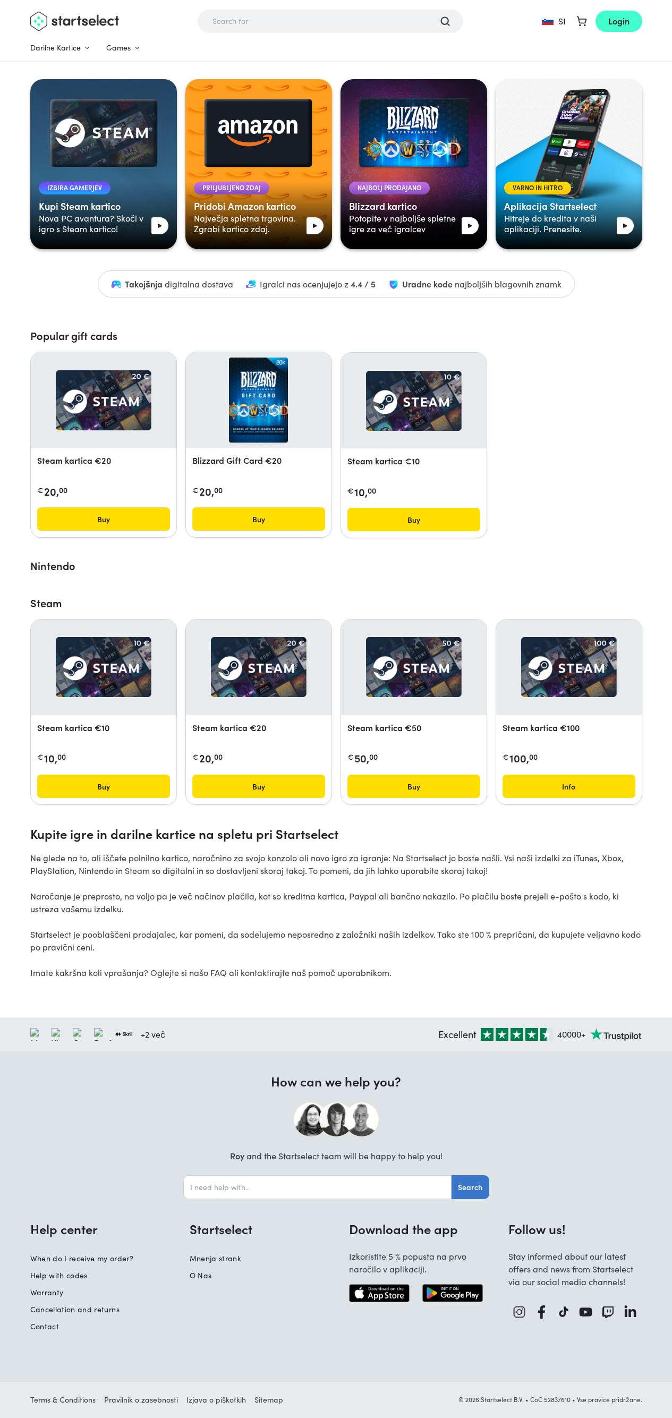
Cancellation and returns (75, 1309)
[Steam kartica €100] (569, 667)
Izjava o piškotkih (216, 1400)
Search (470, 1187)
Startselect (221, 1228)
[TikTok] (564, 1312)
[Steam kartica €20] (103, 400)
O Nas (201, 1275)
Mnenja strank (216, 1258)
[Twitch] (608, 1312)
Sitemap (268, 1400)
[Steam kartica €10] (414, 401)
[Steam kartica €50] (414, 667)
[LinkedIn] (630, 1312)
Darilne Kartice (55, 48)
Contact (44, 1326)
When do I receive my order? (81, 1258)
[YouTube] (586, 1312)
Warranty (47, 1292)
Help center (64, 1228)
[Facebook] (542, 1312)
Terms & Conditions (63, 1400)
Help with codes (59, 1275)
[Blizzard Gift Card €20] (258, 400)
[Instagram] (519, 1312)
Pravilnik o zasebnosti (141, 1400)
